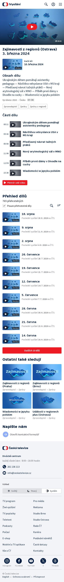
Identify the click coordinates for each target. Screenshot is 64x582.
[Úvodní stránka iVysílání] (11, 4)
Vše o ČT (6, 550)
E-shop (6, 538)
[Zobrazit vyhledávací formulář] (46, 4)
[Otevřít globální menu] (60, 4)
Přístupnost (39, 576)
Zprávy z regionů (38, 106)
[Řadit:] (59, 205)
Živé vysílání (8, 507)
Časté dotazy (40, 544)
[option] (12, 491)
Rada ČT (37, 525)
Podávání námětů (42, 538)
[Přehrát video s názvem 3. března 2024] (32, 27)
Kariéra (37, 532)
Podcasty (7, 525)
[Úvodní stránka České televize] (15, 448)
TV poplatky (8, 513)
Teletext (7, 519)
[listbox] (32, 491)
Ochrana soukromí (21, 576)
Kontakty (38, 550)
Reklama (38, 507)
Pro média (38, 501)
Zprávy (23, 106)
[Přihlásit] (53, 4)
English (5, 576)
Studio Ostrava (41, 519)
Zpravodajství (10, 106)
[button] (32, 27)
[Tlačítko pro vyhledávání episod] (51, 206)
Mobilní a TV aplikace (13, 544)
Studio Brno (39, 513)
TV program (8, 501)
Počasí (5, 532)
